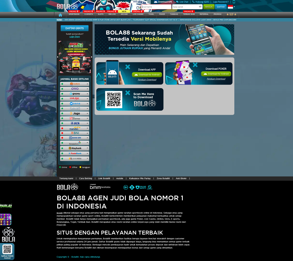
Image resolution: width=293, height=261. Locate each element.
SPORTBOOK (74, 13)
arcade (124, 13)
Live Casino (138, 13)
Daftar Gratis (74, 28)
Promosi (217, 14)
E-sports (88, 13)
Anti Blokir (181, 178)
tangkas (174, 14)
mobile (119, 178)
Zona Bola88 (163, 178)
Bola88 (60, 213)
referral (204, 14)
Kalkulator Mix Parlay (140, 178)
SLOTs (99, 13)
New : (60, 19)
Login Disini (75, 36)
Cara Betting (85, 178)
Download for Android (149, 74)
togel (151, 14)
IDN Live (111, 13)
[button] (231, 6)
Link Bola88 (104, 178)
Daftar (220, 6)
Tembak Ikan (189, 13)
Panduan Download (147, 79)
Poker (162, 14)
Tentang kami (66, 178)
